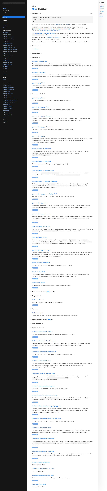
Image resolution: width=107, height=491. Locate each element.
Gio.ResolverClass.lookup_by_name (41, 361)
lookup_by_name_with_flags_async (10, 49)
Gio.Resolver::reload (37, 313)
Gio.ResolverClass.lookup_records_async (43, 438)
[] (31, 13)
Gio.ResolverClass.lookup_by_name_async (43, 373)
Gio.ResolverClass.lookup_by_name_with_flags (44, 395)
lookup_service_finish (7, 64)
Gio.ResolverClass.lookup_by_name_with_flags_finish (46, 418)
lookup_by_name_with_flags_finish (10, 51)
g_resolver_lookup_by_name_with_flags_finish (44, 194)
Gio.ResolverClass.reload (39, 484)
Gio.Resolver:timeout (38, 300)
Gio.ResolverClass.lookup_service (41, 462)
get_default (5, 27)
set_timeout (5, 68)
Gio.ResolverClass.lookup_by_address (42, 332)
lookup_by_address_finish (8, 39)
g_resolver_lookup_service (39, 237)
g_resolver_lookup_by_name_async (41, 148)
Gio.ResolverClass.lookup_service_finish (43, 475)
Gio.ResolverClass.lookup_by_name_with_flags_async (46, 406)
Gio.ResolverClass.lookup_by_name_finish (43, 386)
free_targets (5, 25)
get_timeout (5, 32)
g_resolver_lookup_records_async (41, 214)
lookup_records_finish (7, 58)
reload (4, 79)
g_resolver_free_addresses (39, 61)
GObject (35, 49)
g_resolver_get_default (38, 83)
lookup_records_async (7, 55)
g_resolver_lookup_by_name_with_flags (43, 170)
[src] (91, 13)
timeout (5, 74)
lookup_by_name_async (8, 43)
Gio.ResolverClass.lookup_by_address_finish (44, 351)
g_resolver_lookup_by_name (40, 136)
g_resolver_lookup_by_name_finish (41, 161)
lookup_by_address (7, 34)
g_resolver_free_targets (38, 72)
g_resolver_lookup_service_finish (41, 262)
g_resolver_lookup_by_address (40, 107)
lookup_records (6, 53)
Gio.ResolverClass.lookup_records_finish (43, 451)
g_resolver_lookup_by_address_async (42, 116)
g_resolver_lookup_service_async (41, 250)
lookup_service (6, 60)
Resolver (5, 17)
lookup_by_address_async (8, 36)
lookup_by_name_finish (8, 45)
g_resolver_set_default (38, 272)
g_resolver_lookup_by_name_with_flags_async (44, 181)
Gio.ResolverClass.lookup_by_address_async (44, 341)
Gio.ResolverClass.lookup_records (41, 427)
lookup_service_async (7, 62)
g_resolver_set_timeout (38, 282)
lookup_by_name (6, 41)
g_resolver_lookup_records (39, 203)
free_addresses (6, 22)
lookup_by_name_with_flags (9, 47)
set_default (5, 66)
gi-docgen (5, 121)
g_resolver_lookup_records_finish (41, 226)
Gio (4, 8)
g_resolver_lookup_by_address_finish (42, 127)
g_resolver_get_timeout (38, 98)
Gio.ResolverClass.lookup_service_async (43, 468)
